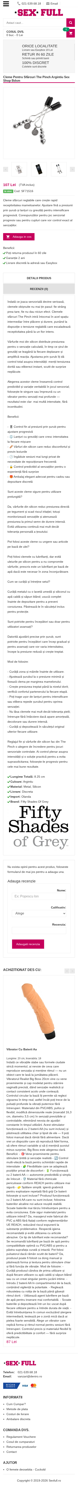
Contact (11, 1451)
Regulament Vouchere (21, 1436)
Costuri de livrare (17, 1414)
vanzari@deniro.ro (30, 1376)
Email (54, 3)
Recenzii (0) (39, 289)
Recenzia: (59, 924)
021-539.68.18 (31, 3)
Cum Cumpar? (16, 1404)
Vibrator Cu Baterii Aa (21, 1049)
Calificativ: (58, 907)
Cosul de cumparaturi (20, 1441)
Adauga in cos (22, 236)
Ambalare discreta (18, 1419)
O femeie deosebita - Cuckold (26, 1469)
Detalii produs (39, 278)
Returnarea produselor (21, 1446)
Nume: (61, 890)
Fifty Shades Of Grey (34, 801)
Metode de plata (17, 1409)
